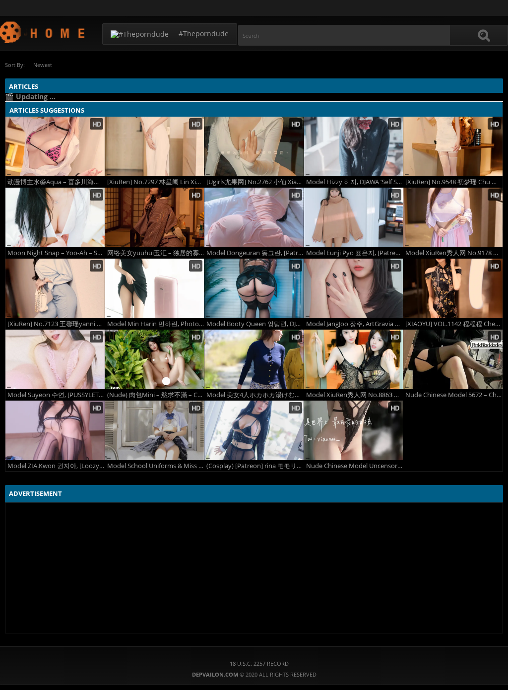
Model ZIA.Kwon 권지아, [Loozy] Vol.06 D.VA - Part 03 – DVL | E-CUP (56, 466)
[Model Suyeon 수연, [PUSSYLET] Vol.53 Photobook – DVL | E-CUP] (55, 359)
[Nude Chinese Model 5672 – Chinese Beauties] (453, 359)
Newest (42, 65)
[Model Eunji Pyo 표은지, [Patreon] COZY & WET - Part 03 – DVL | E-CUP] (353, 217)
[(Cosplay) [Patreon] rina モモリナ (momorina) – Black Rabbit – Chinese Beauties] (254, 430)
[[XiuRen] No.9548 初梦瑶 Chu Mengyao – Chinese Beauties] (453, 146)
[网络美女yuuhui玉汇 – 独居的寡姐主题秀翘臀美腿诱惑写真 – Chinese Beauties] (154, 217)
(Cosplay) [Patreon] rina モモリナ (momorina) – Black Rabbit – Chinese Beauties (255, 466)
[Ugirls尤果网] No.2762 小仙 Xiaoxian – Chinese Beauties (255, 182)
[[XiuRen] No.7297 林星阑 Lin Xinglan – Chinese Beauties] (154, 146)
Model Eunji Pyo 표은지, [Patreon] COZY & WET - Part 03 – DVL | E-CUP (354, 253)
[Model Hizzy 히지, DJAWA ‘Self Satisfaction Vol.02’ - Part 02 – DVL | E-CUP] (353, 146)
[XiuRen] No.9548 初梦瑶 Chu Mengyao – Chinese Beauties (454, 182)
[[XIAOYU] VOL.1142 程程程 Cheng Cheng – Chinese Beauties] (453, 288)
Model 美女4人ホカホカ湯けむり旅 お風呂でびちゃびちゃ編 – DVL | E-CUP (255, 395)
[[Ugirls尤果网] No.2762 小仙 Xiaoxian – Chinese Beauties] (254, 146)
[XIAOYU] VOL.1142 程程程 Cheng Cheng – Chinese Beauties (454, 324)
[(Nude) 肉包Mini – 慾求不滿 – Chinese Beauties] (154, 359)
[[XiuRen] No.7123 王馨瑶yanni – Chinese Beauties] (55, 288)
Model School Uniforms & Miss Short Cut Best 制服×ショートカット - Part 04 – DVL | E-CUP (155, 466)
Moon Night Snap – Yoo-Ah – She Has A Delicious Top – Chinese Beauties (56, 253)
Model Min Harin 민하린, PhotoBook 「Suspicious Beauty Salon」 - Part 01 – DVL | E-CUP (155, 324)
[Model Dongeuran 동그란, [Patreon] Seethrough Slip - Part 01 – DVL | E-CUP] (254, 217)
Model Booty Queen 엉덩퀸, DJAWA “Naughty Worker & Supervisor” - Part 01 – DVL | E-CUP (255, 324)
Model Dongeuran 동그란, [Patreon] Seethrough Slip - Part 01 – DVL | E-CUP (255, 253)
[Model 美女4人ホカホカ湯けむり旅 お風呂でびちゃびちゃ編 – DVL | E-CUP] (254, 359)
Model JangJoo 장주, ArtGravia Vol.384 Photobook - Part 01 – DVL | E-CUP (354, 324)
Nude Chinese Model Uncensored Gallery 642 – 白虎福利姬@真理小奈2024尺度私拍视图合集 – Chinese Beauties (354, 466)
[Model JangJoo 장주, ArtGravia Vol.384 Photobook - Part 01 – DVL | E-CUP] (353, 288)
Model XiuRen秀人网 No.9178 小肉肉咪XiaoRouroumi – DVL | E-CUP (454, 253)
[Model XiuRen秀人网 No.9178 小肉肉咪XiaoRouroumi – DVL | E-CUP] (453, 217)
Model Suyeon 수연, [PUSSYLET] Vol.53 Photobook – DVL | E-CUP (56, 395)
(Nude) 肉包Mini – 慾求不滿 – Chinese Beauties (155, 395)
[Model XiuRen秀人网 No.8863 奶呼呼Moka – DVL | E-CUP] (353, 359)
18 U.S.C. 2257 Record (259, 663)
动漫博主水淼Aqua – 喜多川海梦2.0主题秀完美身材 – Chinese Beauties (56, 182)
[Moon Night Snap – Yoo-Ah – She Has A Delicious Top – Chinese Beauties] (55, 217)
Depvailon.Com (43, 32)
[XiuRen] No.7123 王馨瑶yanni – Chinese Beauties (56, 324)
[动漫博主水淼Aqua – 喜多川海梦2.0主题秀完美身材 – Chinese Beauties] (55, 146)
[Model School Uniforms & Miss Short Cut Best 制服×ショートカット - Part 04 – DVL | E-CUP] (154, 430)
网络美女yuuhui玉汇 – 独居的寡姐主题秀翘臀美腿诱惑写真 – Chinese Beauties (155, 253)
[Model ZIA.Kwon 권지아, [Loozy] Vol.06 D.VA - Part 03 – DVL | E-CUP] (55, 430)
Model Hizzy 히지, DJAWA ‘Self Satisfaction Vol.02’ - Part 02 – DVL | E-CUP (354, 182)
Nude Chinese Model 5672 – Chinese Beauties (454, 395)
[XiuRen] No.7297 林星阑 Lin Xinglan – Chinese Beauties (155, 182)
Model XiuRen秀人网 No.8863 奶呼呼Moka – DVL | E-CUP (354, 395)
